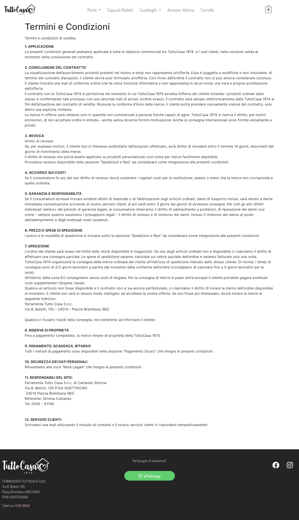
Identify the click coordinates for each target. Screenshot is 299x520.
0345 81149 (22, 505)
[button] (94, 9)
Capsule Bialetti (120, 10)
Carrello (207, 10)
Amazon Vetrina (180, 10)
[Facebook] (276, 465)
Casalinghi (148, 10)
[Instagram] (290, 465)
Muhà (92, 10)
